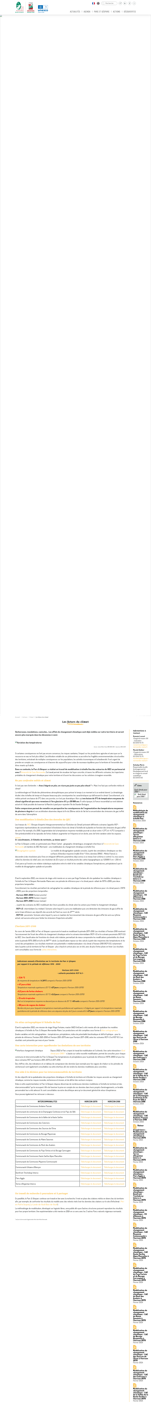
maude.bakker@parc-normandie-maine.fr (141, 759)
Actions (116, 12)
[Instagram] (134, 3)
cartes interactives (49, 949)
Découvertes (130, 12)
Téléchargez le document (91, 1106)
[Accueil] (24, 7)
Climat (31, 717)
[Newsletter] (120, 3)
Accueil (17, 717)
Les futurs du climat (42, 717)
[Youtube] (125, 3)
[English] (98, 3)
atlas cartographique (109, 1030)
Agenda (87, 12)
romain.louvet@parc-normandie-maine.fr (140, 746)
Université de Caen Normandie (33, 772)
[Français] (93, 3)
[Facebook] (129, 3)
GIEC (29, 824)
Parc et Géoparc (101, 12)
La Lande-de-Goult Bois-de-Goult (43, 1204)
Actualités (75, 12)
